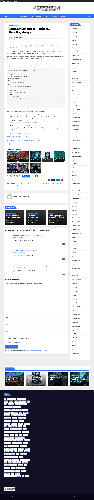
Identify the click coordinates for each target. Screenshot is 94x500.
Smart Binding (23, 454)
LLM (13, 437)
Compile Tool (18, 409)
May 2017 (74, 341)
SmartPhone (15, 457)
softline (21, 457)
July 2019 (74, 241)
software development (10, 459)
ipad (21, 429)
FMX (6, 426)
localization (18, 437)
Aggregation (10, 398)
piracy (25, 445)
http (24, 426)
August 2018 (75, 283)
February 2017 (76, 353)
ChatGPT (24, 404)
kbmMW (10, 25)
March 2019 (75, 256)
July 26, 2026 (32, 381)
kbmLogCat (17, 432)
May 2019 (74, 248)
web (19, 470)
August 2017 (75, 330)
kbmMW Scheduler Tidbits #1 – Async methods (19, 133)
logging (6, 440)
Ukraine (13, 468)
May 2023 (74, 102)
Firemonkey (27, 423)
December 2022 (76, 117)
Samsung (20, 451)
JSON (6, 432)
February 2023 (76, 109)
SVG (9, 462)
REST (15, 451)
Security (13, 454)
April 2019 (74, 252)
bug (9, 404)
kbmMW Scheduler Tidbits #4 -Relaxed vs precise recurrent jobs (23, 140)
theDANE (14, 377)
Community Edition (9, 409)
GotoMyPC (14, 426)
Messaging (26, 440)
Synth (19, 462)
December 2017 (76, 314)
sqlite (22, 459)
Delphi (12, 415)
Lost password (82, 496)
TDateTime (24, 462)
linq (17, 434)
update (18, 468)
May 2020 (74, 206)
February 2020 (76, 218)
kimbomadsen (19, 37)
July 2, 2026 (76, 381)
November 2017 (76, 318)
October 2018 (75, 276)
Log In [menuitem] (4, 1)
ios (17, 429)
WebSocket (7, 473)
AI (15, 398)
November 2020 (76, 194)
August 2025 (75, 63)
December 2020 (76, 191)
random (27, 448)
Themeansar (14, 496)
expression (14, 423)
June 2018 (75, 291)
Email (7, 324)
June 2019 (75, 245)
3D (5, 398)
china (6, 407)
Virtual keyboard (8, 470)
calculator (17, 404)
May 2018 (74, 295)
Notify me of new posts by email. (15, 342)
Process (15, 448)
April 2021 (74, 175)
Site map (63, 16)
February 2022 (76, 140)
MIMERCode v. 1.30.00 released (35, 378)
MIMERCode (9, 377)
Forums (46, 16)
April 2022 (74, 133)
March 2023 (75, 106)
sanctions (27, 451)
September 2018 (76, 279)
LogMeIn (12, 440)
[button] (89, 16)
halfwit (20, 426)
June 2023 (75, 98)
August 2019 (75, 237)
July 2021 (74, 164)
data (21, 412)
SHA (17, 454)
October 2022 (75, 125)
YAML (27, 476)
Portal (6, 448)
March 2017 (75, 349)
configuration (15, 412)
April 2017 (74, 345)
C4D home (23, 16)
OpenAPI (25, 443)
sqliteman (27, 459)
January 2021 (75, 187)
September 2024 (76, 82)
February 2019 (76, 260)
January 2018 (75, 310)
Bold (6, 404)
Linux (20, 434)
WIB (12, 473)
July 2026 (74, 32)
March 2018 (75, 303)
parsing (10, 445)
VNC (15, 470)
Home (71, 496)
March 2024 (75, 90)
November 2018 (76, 272)
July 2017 (74, 333)
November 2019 (76, 225)
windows (17, 473)
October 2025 (75, 55)
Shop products (35, 16)
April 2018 (74, 299)
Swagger (14, 462)
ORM (6, 445)
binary (6, 401)
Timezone (20, 465)
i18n (11, 429)
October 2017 (75, 322)
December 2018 (76, 268)
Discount (14, 418)
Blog (28, 401)
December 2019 (76, 221)
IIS (14, 429)
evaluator (21, 421)
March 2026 (75, 44)
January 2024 (75, 94)
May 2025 (74, 71)
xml (23, 476)
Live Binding (7, 437)
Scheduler (15, 25)
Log (24, 437)
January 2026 (75, 51)
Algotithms (9, 213)
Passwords (16, 445)
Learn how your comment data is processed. (37, 350)
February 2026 (76, 48)
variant (23, 468)
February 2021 (76, 183)
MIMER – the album (55, 378)
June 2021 (75, 167)
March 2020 (75, 214)
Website (7, 331)
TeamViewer (7, 465)
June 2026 (75, 36)
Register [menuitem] (9, 1)
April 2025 (74, 75)
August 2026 (75, 28)
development (8, 418)
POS (10, 448)
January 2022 (75, 144)
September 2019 (76, 233)
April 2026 (74, 40)
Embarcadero (8, 421)
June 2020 (75, 202)
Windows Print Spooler (10, 476)
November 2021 (76, 152)
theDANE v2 (11, 379)
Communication (16, 407)
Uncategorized (53, 375)
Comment (8, 287)
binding (11, 401)
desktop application (20, 415)
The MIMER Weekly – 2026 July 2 (79, 379)
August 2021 (75, 160)
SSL (5, 462)
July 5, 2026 (54, 381)
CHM (10, 407)
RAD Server (21, 448)
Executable (7, 423)
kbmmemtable (25, 432)
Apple (24, 398)
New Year (19, 443)
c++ (13, 404)
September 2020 (76, 198)
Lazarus (12, 434)
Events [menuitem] (15, 1)
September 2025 (76, 59)
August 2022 (75, 129)
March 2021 (75, 179)
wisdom (18, 476)
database (26, 412)
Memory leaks (19, 440)
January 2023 (75, 113)
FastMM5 (20, 423)
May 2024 (74, 86)
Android (19, 398)
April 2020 (74, 210)
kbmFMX (11, 432)
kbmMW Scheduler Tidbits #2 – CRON (17, 136)
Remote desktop (8, 451)
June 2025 (75, 67)
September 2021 (76, 156)
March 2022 (75, 136)
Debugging (7, 415)
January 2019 (75, 264)
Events (54, 16)
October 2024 (75, 79)
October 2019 (75, 229)
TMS (26, 465)
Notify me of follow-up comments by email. (18, 338)
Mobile (13, 443)
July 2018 (74, 287)
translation (7, 468)
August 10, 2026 (12, 381)
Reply (63, 259)
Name (7, 317)
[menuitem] (1, 1)
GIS (9, 426)
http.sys (6, 429)
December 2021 (76, 148)
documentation (21, 418)
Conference (7, 412)
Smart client (7, 457)
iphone (25, 429)
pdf (21, 445)
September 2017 (76, 326)
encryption (15, 421)
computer (25, 409)
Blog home (13, 16)
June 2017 (75, 337)
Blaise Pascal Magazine (19, 401)
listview (25, 434)
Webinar (23, 470)
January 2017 (75, 357)
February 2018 (76, 306)
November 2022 (76, 121)
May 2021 (74, 171)
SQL (18, 459)
